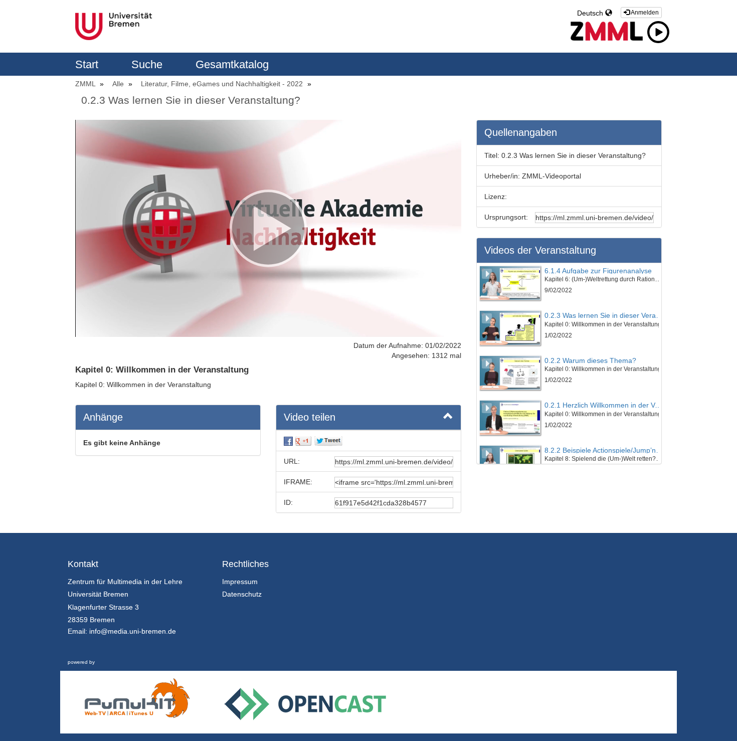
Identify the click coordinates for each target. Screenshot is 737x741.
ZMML (86, 84)
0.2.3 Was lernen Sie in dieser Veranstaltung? (190, 100)
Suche (148, 64)
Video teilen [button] (309, 417)
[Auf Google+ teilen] (303, 441)
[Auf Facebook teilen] (288, 441)
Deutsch (591, 13)
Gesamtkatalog (232, 64)
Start (88, 64)
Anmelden (644, 12)
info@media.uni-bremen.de (132, 631)
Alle (119, 84)
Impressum (240, 582)
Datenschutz (242, 594)
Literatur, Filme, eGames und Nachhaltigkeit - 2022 (223, 84)
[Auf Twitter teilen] (328, 441)
